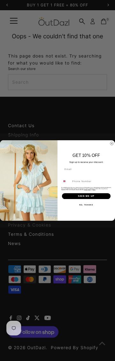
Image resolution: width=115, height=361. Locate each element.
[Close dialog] (111, 143)
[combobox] (66, 181)
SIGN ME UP (86, 196)
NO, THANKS (86, 205)
